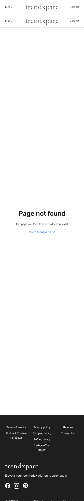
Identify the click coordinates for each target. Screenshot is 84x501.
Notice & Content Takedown (16, 435)
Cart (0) (74, 6)
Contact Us (68, 433)
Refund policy (42, 439)
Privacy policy (42, 427)
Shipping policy (42, 433)
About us (67, 427)
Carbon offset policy (42, 447)
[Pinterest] (25, 486)
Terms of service (16, 427)
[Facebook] (7, 486)
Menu (8, 6)
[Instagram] (16, 486)
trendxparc (42, 7)
